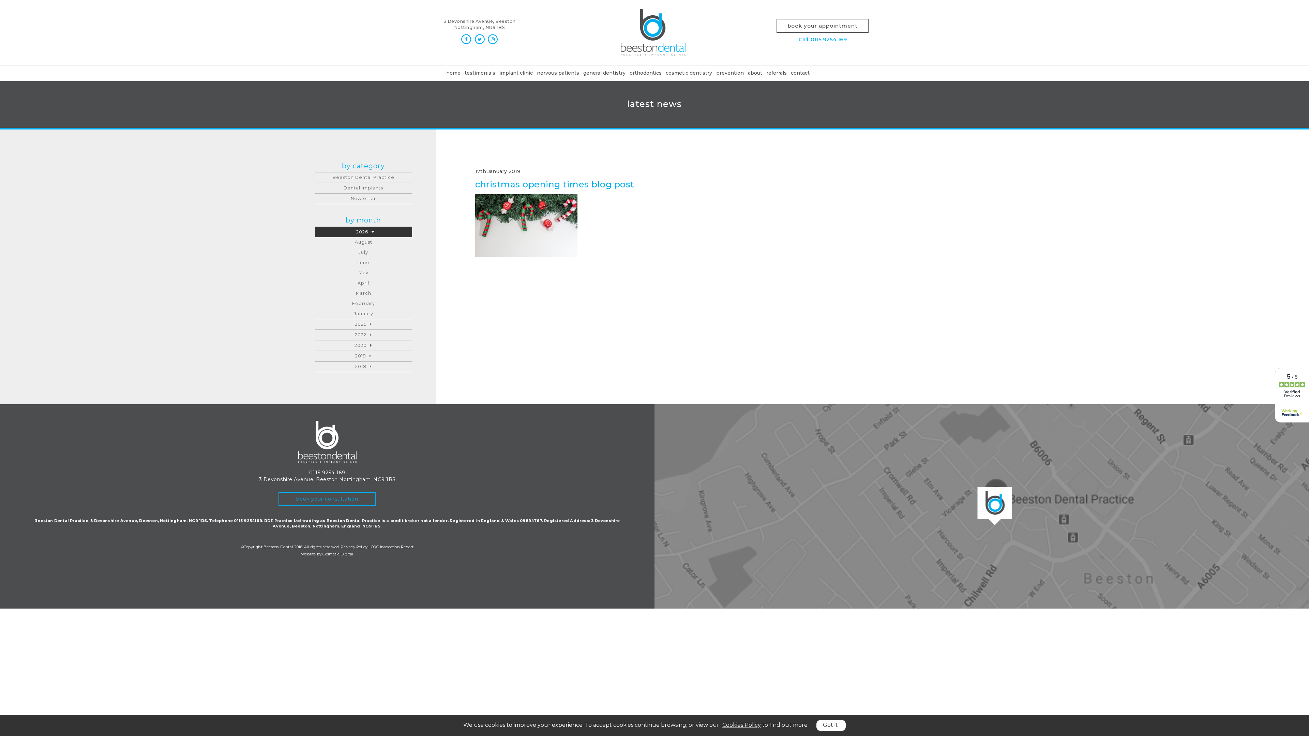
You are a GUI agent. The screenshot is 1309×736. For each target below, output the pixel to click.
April (363, 283)
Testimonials (480, 73)
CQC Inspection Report (392, 547)
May (363, 272)
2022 (360, 334)
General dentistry (604, 73)
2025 (360, 324)
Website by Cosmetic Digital (327, 554)
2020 (361, 345)
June (364, 262)
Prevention (730, 73)
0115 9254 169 (327, 473)
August (363, 242)
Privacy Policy (354, 547)
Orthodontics (646, 73)
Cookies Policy (741, 725)
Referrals (776, 73)
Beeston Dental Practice (363, 177)
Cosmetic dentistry (689, 73)
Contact (800, 73)
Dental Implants (363, 187)
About (755, 73)
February (363, 303)
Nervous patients (558, 73)
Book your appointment (822, 25)
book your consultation (327, 499)
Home (453, 73)
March (363, 293)
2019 (360, 355)
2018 (360, 366)
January (363, 313)
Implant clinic (516, 73)
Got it (830, 725)
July (363, 252)
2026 (362, 231)
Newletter (363, 198)
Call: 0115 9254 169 (823, 39)
